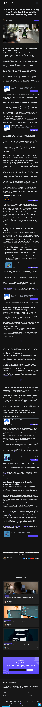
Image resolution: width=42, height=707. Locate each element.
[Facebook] (15, 701)
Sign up (29, 692)
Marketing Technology (8, 643)
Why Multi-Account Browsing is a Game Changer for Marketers (19, 644)
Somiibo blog (5, 473)
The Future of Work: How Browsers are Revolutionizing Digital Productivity (19, 598)
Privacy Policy (32, 705)
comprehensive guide (7, 375)
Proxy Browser (21, 554)
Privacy (32, 701)
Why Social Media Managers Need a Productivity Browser (18, 621)
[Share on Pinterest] (31, 558)
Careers (16, 696)
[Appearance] (11, 701)
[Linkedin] (18, 701)
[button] (39, 704)
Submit (30, 670)
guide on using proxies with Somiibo (10, 362)
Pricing (4, 695)
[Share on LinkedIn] (29, 558)
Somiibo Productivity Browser (16, 552)
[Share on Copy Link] (38, 558)
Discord (16, 695)
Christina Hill (8, 18)
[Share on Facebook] (24, 558)
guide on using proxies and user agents (21, 451)
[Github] (20, 701)
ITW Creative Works (24, 703)
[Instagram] (17, 701)
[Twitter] (14, 701)
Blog (16, 693)
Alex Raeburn (9, 601)
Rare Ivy (8, 647)
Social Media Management (27, 552)
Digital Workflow (7, 552)
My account (30, 695)
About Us (5, 693)
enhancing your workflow (9, 526)
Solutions (5, 692)
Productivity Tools (35, 552)
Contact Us (5, 696)
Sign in (29, 693)
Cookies (37, 701)
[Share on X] (27, 558)
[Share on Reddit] (33, 558)
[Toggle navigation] (37, 3)
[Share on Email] (36, 558)
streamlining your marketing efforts (23, 526)
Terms (28, 701)
